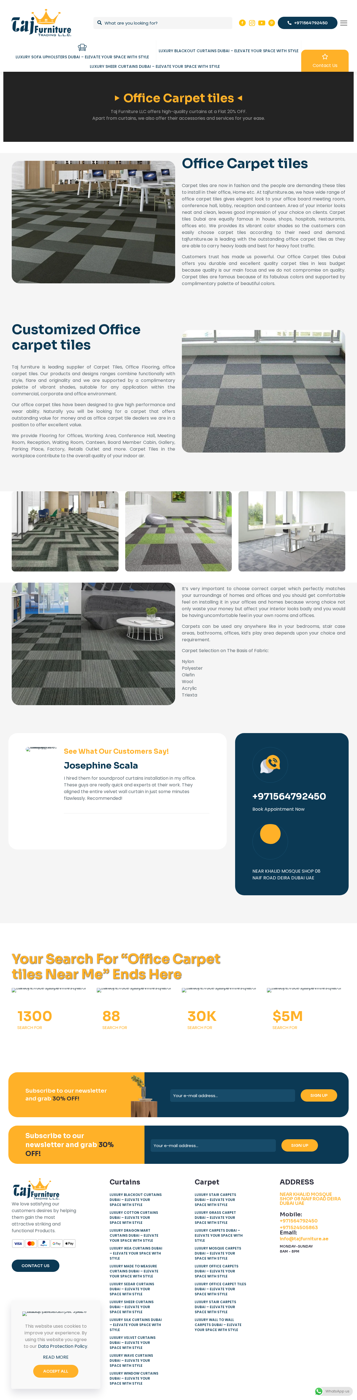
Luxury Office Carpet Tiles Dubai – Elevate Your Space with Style (220, 1289)
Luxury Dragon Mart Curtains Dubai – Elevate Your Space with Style (134, 1235)
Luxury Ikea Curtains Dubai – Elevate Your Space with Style (136, 1253)
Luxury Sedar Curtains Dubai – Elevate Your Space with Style (132, 1289)
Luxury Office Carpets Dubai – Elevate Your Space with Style (216, 1271)
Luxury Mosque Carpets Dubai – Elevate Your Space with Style (218, 1253)
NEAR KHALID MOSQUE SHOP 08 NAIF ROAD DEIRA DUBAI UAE (310, 1198)
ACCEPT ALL (55, 1371)
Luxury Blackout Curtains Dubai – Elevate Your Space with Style (136, 1199)
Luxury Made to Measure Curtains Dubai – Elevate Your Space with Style (134, 1271)
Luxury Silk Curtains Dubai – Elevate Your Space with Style (136, 1324)
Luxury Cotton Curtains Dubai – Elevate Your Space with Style (134, 1217)
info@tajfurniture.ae (304, 1239)
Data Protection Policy (62, 1346)
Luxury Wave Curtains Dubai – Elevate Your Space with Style (131, 1360)
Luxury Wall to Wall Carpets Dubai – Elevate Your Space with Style (218, 1324)
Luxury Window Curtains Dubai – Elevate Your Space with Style (134, 1378)
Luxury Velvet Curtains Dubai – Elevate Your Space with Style (133, 1342)
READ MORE (56, 1357)
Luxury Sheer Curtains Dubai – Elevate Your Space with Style (132, 1307)
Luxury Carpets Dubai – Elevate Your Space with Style (219, 1235)
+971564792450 (299, 1221)
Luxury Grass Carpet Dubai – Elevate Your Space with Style (215, 1217)
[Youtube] (261, 23)
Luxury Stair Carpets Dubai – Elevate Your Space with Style (215, 1199)
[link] (65, 531)
